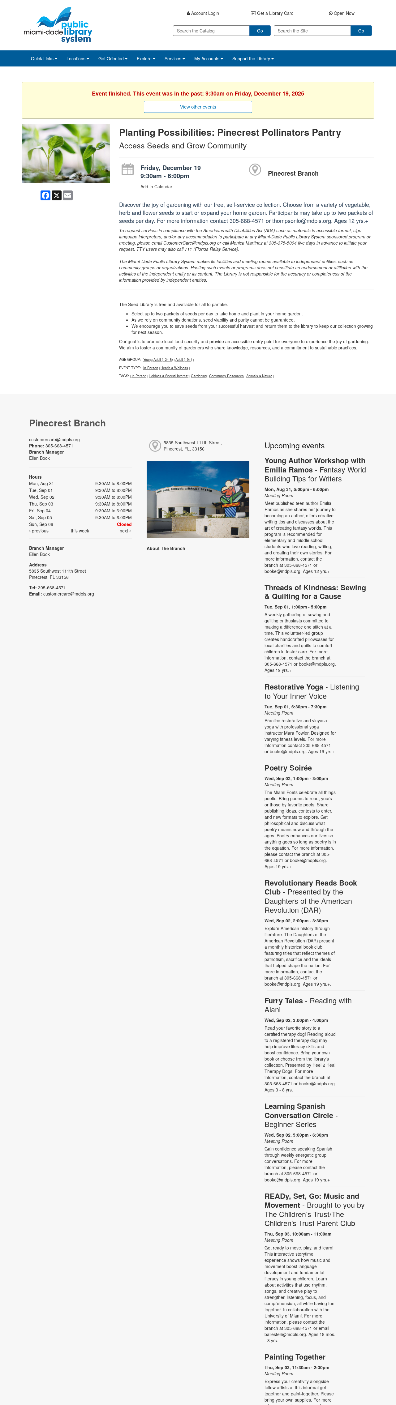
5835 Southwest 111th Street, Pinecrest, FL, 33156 (193, 445)
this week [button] (80, 530)
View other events (198, 106)
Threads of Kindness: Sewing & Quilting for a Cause (315, 591)
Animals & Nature (259, 375)
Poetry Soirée (288, 767)
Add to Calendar (156, 186)
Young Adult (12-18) (158, 359)
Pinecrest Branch (293, 173)
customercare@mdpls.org (54, 439)
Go (260, 31)
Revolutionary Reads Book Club (311, 896)
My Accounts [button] (207, 58)
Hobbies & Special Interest (168, 375)
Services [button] (174, 58)
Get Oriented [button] (111, 58)
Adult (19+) (183, 359)
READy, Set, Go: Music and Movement (315, 1209)
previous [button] (40, 530)
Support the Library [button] (251, 58)
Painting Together (295, 1357)
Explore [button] (145, 58)
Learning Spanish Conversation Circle (301, 1115)
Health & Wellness (174, 367)
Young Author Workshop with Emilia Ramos (315, 469)
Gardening (199, 375)
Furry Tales (308, 1004)
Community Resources (226, 375)
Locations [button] (77, 58)
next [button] (124, 530)
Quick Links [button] (43, 58)
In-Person (150, 367)
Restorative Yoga (312, 691)
